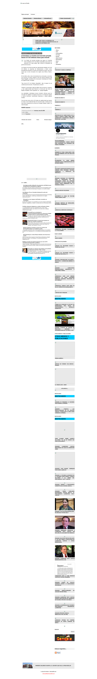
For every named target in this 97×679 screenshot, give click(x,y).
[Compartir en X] (25, 112)
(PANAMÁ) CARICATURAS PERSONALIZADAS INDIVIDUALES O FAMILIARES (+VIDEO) (64, 269)
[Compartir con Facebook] (26, 112)
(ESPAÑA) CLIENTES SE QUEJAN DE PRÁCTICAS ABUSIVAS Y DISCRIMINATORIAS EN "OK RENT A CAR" (64, 329)
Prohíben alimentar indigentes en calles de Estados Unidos (36, 206)
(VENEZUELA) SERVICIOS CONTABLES (63, 209)
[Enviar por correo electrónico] (22, 112)
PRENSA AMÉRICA (59, 358)
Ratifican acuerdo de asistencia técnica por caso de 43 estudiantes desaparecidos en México (35, 242)
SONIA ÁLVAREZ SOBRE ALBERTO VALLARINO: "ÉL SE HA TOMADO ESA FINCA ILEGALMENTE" (64, 440)
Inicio (38, 119)
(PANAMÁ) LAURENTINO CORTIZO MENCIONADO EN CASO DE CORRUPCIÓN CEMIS (64, 448)
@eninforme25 (67, 18)
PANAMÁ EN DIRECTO (60, 102)
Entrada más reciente (26, 119)
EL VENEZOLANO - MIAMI (60, 384)
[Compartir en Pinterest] (27, 112)
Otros (57, 61)
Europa (57, 56)
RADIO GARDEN (58, 238)
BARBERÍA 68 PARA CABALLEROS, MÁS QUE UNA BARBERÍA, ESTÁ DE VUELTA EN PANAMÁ (64, 153)
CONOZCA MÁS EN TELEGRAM (62, 190)
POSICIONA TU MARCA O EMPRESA (63, 69)
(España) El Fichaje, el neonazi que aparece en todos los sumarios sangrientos (38, 221)
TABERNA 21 (58, 109)
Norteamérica (59, 59)
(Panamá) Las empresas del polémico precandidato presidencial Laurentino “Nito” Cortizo (39, 249)
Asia (57, 51)
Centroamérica (59, 53)
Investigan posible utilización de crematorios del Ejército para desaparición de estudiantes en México (37, 186)
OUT (57, 62)
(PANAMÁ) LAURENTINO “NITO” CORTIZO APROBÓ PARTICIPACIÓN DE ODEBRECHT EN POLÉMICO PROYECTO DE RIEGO (64, 598)
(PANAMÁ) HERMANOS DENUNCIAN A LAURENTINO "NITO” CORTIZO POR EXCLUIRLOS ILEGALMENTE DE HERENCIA (65, 531)
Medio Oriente (59, 58)
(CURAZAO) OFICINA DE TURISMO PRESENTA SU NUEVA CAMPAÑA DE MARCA (64, 621)
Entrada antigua (48, 119)
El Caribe (58, 54)
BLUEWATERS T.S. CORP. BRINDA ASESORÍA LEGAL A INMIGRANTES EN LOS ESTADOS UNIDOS (64, 162)
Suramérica (28, 114)
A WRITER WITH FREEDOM (61, 292)
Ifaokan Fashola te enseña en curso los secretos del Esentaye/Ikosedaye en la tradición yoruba (35, 228)
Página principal (25, 14)
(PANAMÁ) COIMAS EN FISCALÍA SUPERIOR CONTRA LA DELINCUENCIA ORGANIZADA (64, 584)
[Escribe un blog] (23, 112)
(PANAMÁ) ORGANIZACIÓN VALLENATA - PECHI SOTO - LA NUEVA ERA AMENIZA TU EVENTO (64, 261)
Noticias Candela (27, 18)
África (57, 50)
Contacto (33, 14)
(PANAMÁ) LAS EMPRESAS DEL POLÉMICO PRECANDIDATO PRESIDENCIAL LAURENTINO (64, 606)
